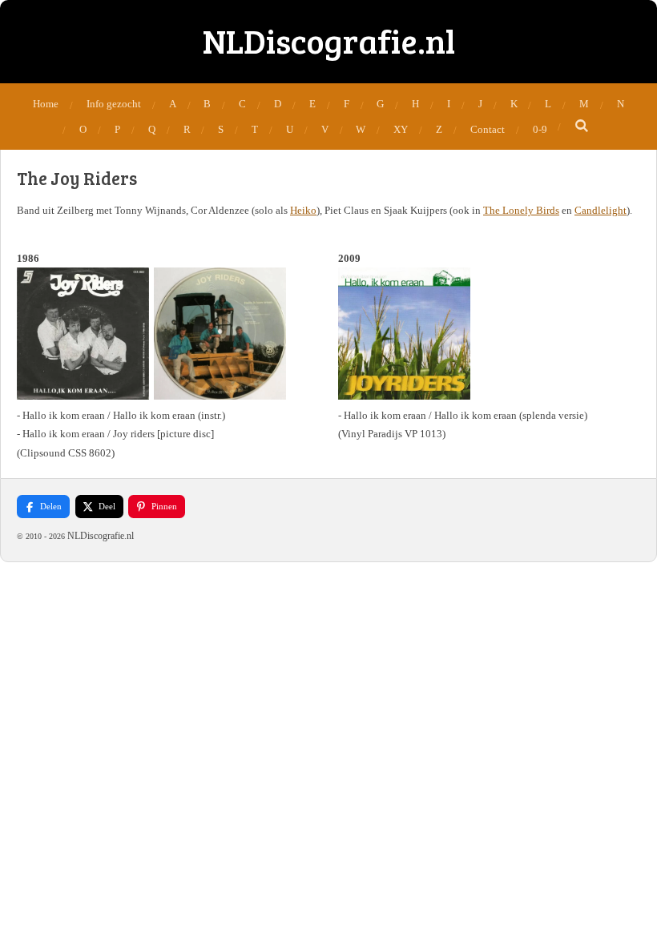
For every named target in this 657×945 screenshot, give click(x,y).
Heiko (303, 210)
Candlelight (600, 210)
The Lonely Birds (521, 210)
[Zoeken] (581, 126)
